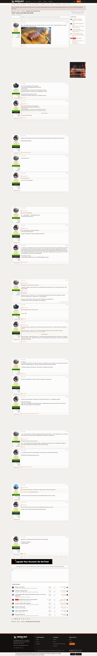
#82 (67, 83)
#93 (67, 359)
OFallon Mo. (18, 37)
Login (70, 639)
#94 (67, 376)
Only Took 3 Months (76, 29)
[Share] (66, 23)
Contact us (38, 643)
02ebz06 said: (24, 103)
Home (37, 639)
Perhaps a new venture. (20, 587)
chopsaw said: (24, 176)
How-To (69, 4)
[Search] (84, 1)
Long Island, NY (17, 499)
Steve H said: (24, 210)
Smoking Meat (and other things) (59, 643)
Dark (80, 650)
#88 (67, 225)
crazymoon (64, 591)
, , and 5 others (31, 413)
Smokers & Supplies (35, 4)
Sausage (29, 4)
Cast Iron (64, 4)
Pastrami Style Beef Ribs (20, 607)
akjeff (16, 611)
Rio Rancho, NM (17, 98)
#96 (67, 431)
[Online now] (16, 489)
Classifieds (55, 645)
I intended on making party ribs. (21, 590)
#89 (67, 245)
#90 (67, 280)
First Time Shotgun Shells (77, 33)
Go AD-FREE (72, 643)
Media (45, 1)
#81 (67, 22)
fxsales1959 (17, 604)
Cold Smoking (43, 4)
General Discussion (75, 27)
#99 (67, 502)
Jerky (48, 4)
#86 (67, 173)
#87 (67, 207)
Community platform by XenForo (48, 650)
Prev (14, 20)
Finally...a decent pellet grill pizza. (21, 610)
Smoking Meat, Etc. (58, 4)
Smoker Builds (27, 597)
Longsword (17, 597)
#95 (67, 396)
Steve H (13, 14)
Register (70, 641)
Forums (34, 1)
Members (51, 1)
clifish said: (24, 505)
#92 (67, 322)
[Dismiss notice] (84, 7)
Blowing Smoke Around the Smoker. (30, 588)
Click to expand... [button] (44, 113)
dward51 (64, 615)
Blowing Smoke (23, 4)
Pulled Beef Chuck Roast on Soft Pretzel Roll (28, 599)
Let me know (69, 7)
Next (25, 20)
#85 (67, 155)
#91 (67, 304)
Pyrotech (16, 608)
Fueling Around (63, 604)
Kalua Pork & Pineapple (77, 19)
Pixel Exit (62, 650)
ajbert (65, 588)
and (27, 152)
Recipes (52, 4)
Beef (29, 600)
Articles (39, 1)
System (72, 650)
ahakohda (64, 608)
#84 (67, 135)
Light (76, 650)
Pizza (24, 611)
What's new (28, 1)
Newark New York (17, 118)
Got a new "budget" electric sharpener (23, 603)
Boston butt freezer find (20, 614)
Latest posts (73, 16)
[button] (31, 1)
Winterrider (64, 595)
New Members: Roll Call (15, 4)
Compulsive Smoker (18, 600)
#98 (67, 484)
